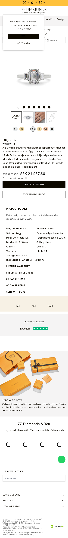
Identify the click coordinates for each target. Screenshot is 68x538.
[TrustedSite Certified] (57, 528)
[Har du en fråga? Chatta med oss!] (61, 459)
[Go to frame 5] (39, 107)
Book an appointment (34, 194)
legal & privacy (11, 506)
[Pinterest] (34, 486)
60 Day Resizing (15, 285)
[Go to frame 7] (49, 107)
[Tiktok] (63, 486)
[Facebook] (14, 486)
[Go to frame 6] (44, 107)
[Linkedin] (44, 486)
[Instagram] (4, 486)
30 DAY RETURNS (15, 279)
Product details (17, 209)
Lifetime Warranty (18, 266)
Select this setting (34, 184)
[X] (24, 486)
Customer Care (11, 495)
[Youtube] (54, 486)
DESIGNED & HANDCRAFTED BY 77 (25, 260)
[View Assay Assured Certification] (46, 528)
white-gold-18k (20, 238)
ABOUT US (8, 501)
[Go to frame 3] (29, 107)
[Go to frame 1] (19, 107)
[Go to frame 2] (24, 107)
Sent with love (15, 292)
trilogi (19, 163)
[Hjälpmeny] (12, 11)
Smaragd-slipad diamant (24, 167)
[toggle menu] (5, 11)
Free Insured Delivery (19, 273)
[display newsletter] (61, 478)
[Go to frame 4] (34, 107)
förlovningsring (30, 163)
